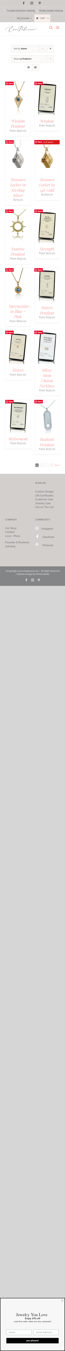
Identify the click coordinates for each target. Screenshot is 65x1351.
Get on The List (44, 507)
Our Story (10, 528)
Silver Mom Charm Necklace (47, 377)
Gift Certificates (44, 495)
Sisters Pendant (47, 310)
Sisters (18, 370)
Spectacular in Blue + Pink (19, 311)
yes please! (32, 1340)
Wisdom (47, 121)
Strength (47, 248)
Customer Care (44, 499)
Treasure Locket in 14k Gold (47, 185)
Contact (10, 532)
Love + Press (12, 536)
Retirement (18, 438)
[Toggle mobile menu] (58, 27)
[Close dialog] (62, 1300)
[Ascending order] (50, 48)
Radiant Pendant (47, 442)
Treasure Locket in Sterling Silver (18, 187)
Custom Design (44, 491)
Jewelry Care (43, 503)
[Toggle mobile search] (51, 27)
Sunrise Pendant (18, 251)
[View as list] (35, 67)
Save (11, 83)
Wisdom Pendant (18, 123)
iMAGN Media (42, 574)
